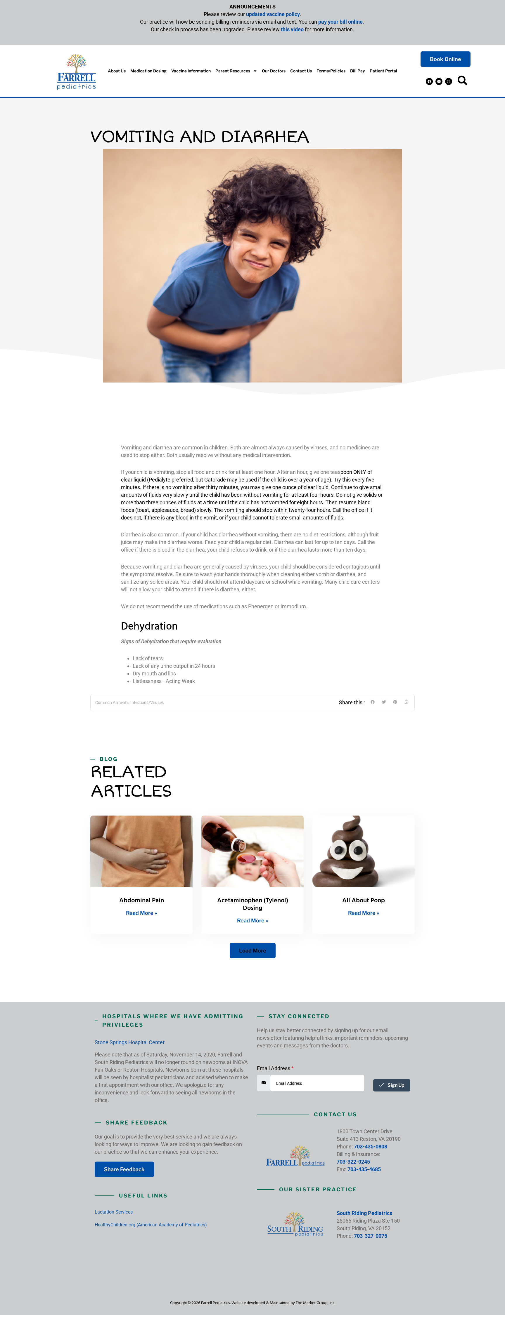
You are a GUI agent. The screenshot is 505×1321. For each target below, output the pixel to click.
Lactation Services (114, 1212)
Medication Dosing (148, 70)
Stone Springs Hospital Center (130, 1042)
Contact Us (301, 70)
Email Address (275, 1068)
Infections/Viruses (147, 702)
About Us (117, 70)
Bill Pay (357, 70)
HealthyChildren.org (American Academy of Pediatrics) (151, 1225)
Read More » (141, 913)
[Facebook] (429, 81)
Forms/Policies (331, 70)
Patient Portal (383, 70)
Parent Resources (232, 70)
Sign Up (395, 1085)
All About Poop (363, 900)
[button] (462, 81)
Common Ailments (112, 702)
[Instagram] (448, 81)
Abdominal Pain (141, 900)
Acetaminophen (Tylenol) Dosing (252, 904)
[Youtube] (438, 81)
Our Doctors (274, 70)
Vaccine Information (191, 70)
